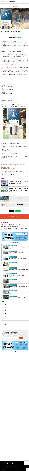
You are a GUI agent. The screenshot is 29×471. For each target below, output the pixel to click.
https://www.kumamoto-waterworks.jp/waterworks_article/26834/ (13, 164)
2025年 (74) (4, 307)
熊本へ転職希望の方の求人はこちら (14, 216)
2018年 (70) (4, 327)
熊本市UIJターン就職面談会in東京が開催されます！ (9, 226)
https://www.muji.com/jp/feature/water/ (8, 168)
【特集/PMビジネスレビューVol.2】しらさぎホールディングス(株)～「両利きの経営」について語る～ (14, 229)
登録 (21, 338)
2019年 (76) (4, 324)
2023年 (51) (4, 313)
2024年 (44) (4, 310)
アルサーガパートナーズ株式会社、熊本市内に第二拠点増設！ (11, 224)
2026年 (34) (4, 304)
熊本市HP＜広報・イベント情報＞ (7, 64)
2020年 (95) (4, 321)
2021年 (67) (4, 318)
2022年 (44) (4, 316)
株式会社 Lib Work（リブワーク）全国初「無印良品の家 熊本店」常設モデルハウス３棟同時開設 (18, 190)
